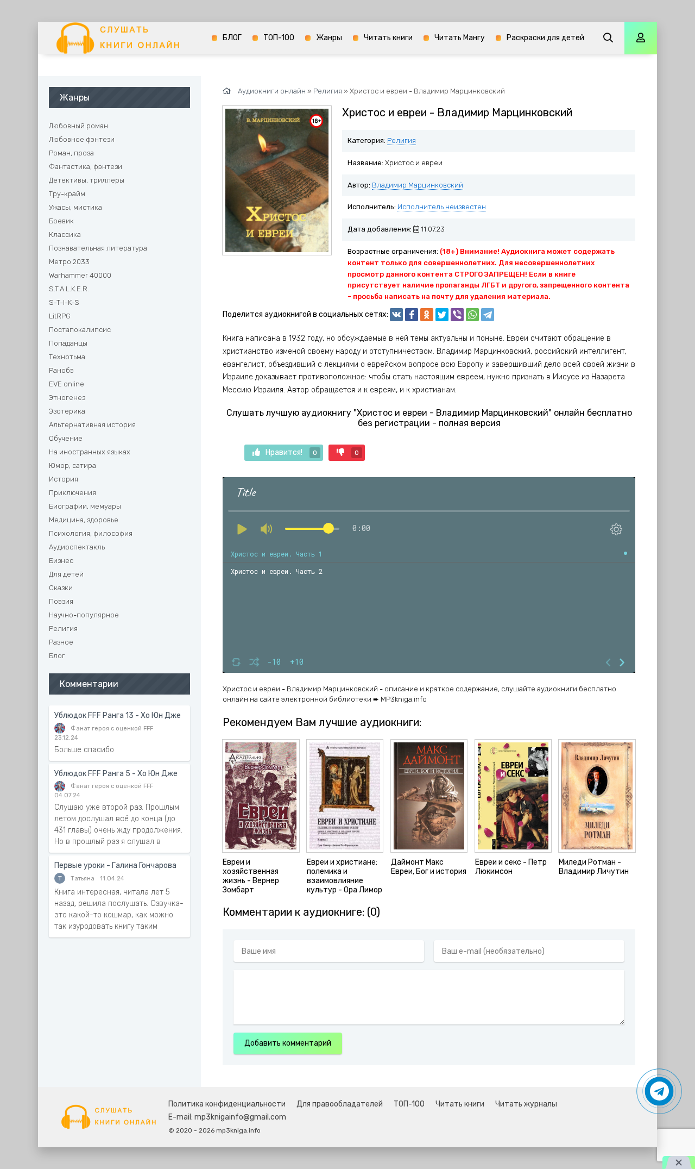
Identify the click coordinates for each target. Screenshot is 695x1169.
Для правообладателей (339, 1104)
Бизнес (61, 561)
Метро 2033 (69, 262)
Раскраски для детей (545, 37)
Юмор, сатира (72, 465)
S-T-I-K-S (64, 302)
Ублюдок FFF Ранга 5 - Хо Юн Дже (116, 773)
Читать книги (388, 37)
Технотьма (67, 357)
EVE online (66, 384)
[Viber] (457, 314)
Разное (61, 642)
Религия (401, 140)
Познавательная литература (98, 248)
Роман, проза (71, 153)
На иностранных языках (89, 452)
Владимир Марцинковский (417, 185)
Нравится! (291, 452)
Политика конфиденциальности (227, 1104)
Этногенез (67, 397)
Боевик (61, 221)
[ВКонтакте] (396, 314)
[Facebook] (411, 314)
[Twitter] (441, 314)
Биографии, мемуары (85, 506)
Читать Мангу (459, 37)
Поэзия (61, 601)
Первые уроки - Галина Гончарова (115, 865)
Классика (65, 234)
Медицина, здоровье (83, 520)
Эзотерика (67, 411)
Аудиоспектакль (77, 547)
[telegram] (487, 314)
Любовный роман (78, 126)
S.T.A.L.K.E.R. (69, 289)
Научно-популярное (84, 615)
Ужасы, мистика (75, 207)
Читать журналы (526, 1104)
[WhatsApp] (472, 314)
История (63, 479)
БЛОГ (232, 37)
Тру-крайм (67, 194)
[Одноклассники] (426, 314)
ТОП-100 (278, 37)
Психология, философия (90, 533)
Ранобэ (61, 370)
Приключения (72, 493)
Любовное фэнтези (82, 139)
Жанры (329, 37)
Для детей (66, 574)
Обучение (66, 438)
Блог (57, 656)
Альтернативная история (92, 425)
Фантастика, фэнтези (85, 166)
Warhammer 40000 (80, 275)
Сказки (61, 588)
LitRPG (60, 316)
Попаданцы (68, 343)
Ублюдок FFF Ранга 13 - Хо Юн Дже (117, 715)
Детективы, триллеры (86, 180)
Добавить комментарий (287, 1043)
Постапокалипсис (80, 330)
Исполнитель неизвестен (441, 207)
